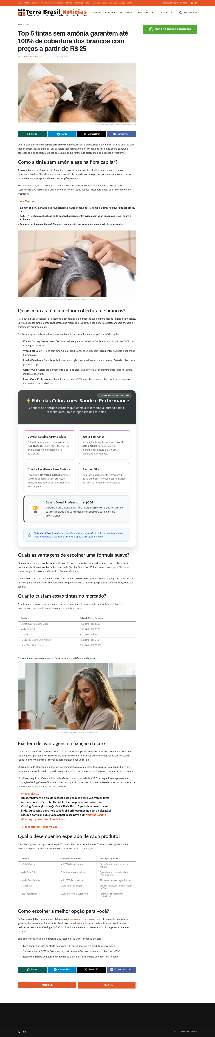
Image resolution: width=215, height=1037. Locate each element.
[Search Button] (180, 13)
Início (20, 25)
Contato (130, 3)
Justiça (122, 3)
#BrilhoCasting (96, 815)
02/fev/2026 (51, 57)
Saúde (104, 3)
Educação (113, 3)
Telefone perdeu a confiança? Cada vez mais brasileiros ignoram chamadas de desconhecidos (71, 224)
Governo (96, 3)
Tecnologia (78, 3)
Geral (20, 3)
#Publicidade (58, 819)
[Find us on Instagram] (196, 3)
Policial (88, 3)
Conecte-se (191, 13)
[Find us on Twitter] (192, 3)
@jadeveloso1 (30, 793)
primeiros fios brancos (79, 919)
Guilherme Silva (30, 57)
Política (27, 3)
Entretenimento (48, 3)
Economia (36, 3)
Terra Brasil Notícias (189, 1032)
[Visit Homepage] (52, 12)
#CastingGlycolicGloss (35, 819)
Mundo (69, 3)
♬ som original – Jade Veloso (39, 827)
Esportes (60, 3)
